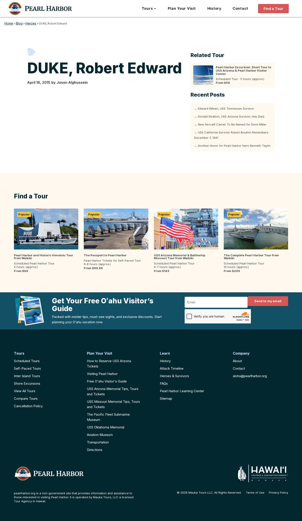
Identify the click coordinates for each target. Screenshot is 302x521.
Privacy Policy (278, 492)
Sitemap (166, 398)
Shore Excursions (27, 383)
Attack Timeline (171, 368)
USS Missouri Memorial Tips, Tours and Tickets (113, 404)
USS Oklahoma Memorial (105, 427)
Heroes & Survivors (174, 376)
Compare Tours (26, 398)
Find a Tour (273, 8)
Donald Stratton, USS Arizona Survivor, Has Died (231, 116)
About (237, 361)
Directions (94, 450)
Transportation (98, 442)
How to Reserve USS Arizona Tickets (109, 363)
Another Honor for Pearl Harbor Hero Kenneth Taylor (234, 145)
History (165, 361)
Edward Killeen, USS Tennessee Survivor (226, 108)
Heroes (30, 23)
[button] (149, 9)
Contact (239, 368)
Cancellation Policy (28, 406)
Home (8, 23)
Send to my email (267, 301)
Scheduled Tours (27, 361)
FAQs (164, 383)
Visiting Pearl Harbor (102, 374)
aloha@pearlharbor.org (250, 376)
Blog (19, 23)
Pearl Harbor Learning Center (182, 391)
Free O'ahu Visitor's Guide (107, 381)
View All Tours (24, 391)
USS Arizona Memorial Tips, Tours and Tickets (112, 391)
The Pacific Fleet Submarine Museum (108, 417)
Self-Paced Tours (27, 368)
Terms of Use (255, 492)
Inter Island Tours (27, 376)
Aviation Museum (100, 435)
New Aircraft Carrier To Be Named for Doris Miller (232, 124)
